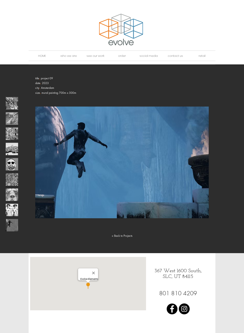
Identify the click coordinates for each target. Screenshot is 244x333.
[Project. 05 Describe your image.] (12, 164)
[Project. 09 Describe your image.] (12, 225)
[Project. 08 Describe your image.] (12, 210)
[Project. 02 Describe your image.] (12, 118)
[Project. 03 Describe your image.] (12, 134)
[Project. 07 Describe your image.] (12, 195)
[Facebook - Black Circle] (172, 308)
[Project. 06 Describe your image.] (12, 179)
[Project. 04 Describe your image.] (12, 149)
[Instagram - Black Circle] (184, 308)
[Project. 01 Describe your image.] (12, 103)
